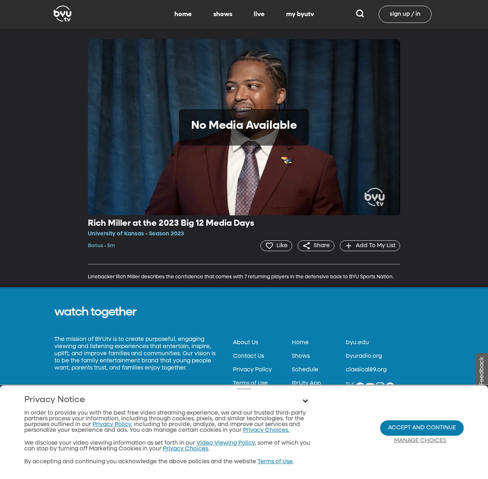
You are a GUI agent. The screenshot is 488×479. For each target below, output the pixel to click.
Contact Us (248, 356)
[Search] (359, 14)
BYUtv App (306, 383)
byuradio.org (364, 356)
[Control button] (305, 401)
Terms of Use (250, 383)
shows (222, 14)
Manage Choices (420, 441)
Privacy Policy (252, 370)
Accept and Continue (422, 428)
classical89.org (366, 370)
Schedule (305, 370)
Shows (301, 356)
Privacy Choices (185, 449)
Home (300, 343)
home (183, 14)
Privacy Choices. (266, 430)
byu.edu (357, 343)
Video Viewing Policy (225, 443)
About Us (245, 343)
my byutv (300, 14)
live (259, 14)
